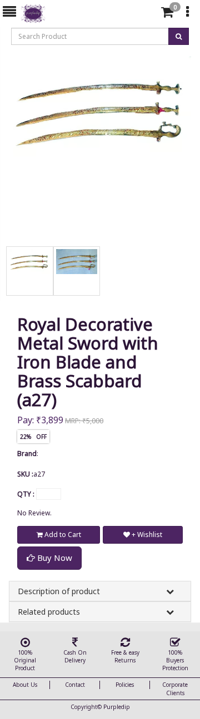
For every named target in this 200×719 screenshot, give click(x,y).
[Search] (148, 14)
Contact (75, 684)
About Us (25, 684)
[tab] (149, 12)
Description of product (59, 591)
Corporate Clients (175, 688)
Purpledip (116, 707)
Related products (49, 611)
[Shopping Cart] (167, 14)
